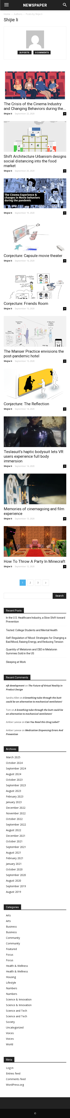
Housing (11, 977)
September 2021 (16, 847)
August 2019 (13, 892)
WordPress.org (15, 1084)
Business (11, 926)
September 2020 (16, 875)
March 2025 (13, 757)
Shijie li (8, 113)
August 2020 (13, 880)
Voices (10, 1033)
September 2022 (16, 824)
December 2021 (15, 835)
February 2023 (14, 796)
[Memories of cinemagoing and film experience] (35, 489)
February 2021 (14, 858)
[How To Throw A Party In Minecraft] (35, 541)
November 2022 (16, 813)
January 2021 (14, 864)
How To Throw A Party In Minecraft (34, 561)
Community (13, 938)
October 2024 (14, 763)
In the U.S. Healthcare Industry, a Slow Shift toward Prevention (35, 619)
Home (7, 14)
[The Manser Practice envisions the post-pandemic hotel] (35, 331)
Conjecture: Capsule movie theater (33, 255)
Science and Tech (16, 1010)
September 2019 (16, 886)
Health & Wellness (17, 966)
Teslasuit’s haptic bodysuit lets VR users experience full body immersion (33, 456)
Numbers (11, 988)
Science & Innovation (19, 999)
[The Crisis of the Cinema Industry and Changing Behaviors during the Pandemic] (35, 84)
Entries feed (13, 1073)
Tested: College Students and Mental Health (31, 630)
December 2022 (15, 807)
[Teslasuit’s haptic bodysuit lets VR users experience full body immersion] (35, 431)
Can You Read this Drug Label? (42, 722)
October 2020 (14, 869)
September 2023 (16, 785)
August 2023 (13, 791)
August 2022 (13, 830)
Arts (8, 915)
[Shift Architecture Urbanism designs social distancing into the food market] (35, 136)
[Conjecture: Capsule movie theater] (35, 235)
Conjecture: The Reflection (26, 404)
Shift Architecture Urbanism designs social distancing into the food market (35, 161)
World (9, 1044)
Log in (9, 1068)
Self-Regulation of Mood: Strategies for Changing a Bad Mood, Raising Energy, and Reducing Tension (36, 639)
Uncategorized (15, 1027)
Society (10, 1022)
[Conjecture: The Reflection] (35, 384)
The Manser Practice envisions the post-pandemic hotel (34, 353)
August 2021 (13, 852)
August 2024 (13, 774)
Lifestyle (11, 982)
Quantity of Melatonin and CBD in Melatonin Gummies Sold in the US (31, 651)
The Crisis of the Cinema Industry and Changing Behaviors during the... (35, 106)
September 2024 (16, 768)
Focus (9, 954)
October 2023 (14, 779)
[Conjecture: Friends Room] (35, 283)
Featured (11, 949)
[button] (65, 5)
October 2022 (14, 819)
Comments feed (16, 1079)
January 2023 (14, 802)
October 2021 (14, 841)
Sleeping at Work (16, 661)
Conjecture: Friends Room (26, 303)
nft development (15, 685)
